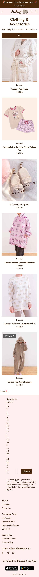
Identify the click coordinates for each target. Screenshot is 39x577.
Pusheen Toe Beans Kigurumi (19, 381)
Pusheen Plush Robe (19, 89)
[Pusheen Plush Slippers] (19, 180)
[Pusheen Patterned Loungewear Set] (19, 295)
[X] (8, 553)
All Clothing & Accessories (13, 29)
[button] (36, 29)
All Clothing (31, 29)
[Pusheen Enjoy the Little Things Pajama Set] (19, 119)
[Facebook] (2, 553)
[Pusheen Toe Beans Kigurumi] (19, 353)
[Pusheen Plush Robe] (19, 60)
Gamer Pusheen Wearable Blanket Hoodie (19, 264)
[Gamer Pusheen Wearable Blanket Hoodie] (19, 234)
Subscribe (26, 471)
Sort (19, 35)
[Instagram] (13, 553)
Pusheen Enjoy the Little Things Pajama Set (20, 149)
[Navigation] (2, 11)
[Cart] (36, 11)
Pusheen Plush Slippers (19, 204)
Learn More (19, 5)
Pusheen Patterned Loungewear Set (19, 323)
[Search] (31, 11)
